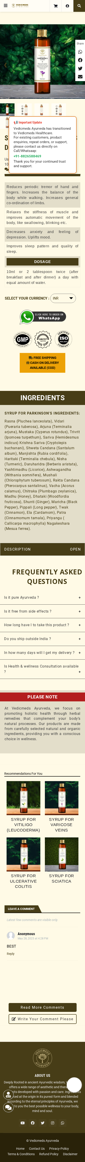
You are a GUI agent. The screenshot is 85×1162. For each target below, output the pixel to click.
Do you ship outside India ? (27, 639)
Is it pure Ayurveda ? (21, 597)
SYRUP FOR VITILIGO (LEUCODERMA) (23, 824)
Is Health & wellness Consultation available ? (41, 669)
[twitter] (42, 1123)
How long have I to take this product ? (36, 625)
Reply (11, 954)
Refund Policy (48, 1154)
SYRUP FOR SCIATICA (61, 878)
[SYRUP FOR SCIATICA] (61, 854)
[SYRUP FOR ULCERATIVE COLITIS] (23, 854)
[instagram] (52, 1123)
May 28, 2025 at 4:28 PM (33, 938)
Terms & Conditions (21, 1154)
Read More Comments (42, 1007)
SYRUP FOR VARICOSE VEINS (61, 824)
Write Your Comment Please (44, 1019)
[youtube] (23, 1123)
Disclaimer (70, 1154)
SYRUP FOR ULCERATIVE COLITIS (23, 881)
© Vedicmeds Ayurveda (42, 1140)
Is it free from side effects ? (28, 611)
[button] (5, 5)
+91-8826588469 (27, 156)
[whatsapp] (62, 1123)
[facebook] (32, 1123)
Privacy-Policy (59, 1148)
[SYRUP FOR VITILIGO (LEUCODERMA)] (23, 798)
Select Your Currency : (27, 298)
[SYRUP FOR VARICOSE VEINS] (61, 798)
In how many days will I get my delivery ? (39, 653)
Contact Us (37, 1148)
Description (17, 549)
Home (20, 1148)
